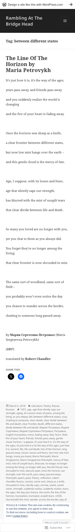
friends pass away (45, 438)
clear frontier (29, 424)
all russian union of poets (38, 413)
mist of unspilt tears (23, 463)
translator (34, 496)
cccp (64, 416)
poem (21, 478)
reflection (45, 478)
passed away (53, 474)
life (21, 449)
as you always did (22, 416)
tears (65, 488)
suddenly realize (52, 488)
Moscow (39, 463)
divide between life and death (22, 427)
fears (58, 434)
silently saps (32, 485)
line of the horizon (51, 449)
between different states (47, 416)
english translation (16, 434)
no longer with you (35, 467)
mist (8, 463)
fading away (41, 434)
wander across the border (44, 499)
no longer (50, 463)
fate (52, 434)
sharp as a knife (55, 481)
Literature (36, 406)
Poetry (47, 406)
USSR (58, 496)
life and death (32, 449)
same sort (39, 481)
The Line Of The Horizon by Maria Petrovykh (28, 64)
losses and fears (39, 452)
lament (15, 449)
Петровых (60, 431)
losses (24, 452)
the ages (10, 492)
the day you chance (27, 492)
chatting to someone (17, 420)
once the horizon (50, 470)
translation (21, 496)
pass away (39, 474)
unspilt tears (47, 496)
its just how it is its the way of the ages (38, 445)
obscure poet (33, 470)
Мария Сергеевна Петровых (36, 431)
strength (18, 488)
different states (53, 424)
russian (29, 481)
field (64, 434)
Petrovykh (11, 478)
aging (19, 413)
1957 (23, 409)
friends (30, 438)
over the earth (24, 474)
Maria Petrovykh (41, 456)
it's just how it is (43, 442)
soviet (52, 485)
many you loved (22, 456)
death (41, 424)
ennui (31, 434)
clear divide (36, 420)
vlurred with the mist (17, 499)
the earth (44, 492)
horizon (17, 442)
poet (28, 478)
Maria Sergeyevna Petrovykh (36, 460)
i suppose (28, 442)
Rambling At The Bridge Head (24, 21)
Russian (10, 409)
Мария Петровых (50, 427)
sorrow (44, 485)
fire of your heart (15, 438)
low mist (53, 452)
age (29, 409)
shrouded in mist (15, 485)
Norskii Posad (54, 467)
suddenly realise (33, 488)
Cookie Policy (20, 516)
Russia (55, 406)
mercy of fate (60, 460)
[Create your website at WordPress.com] (37, 4)
